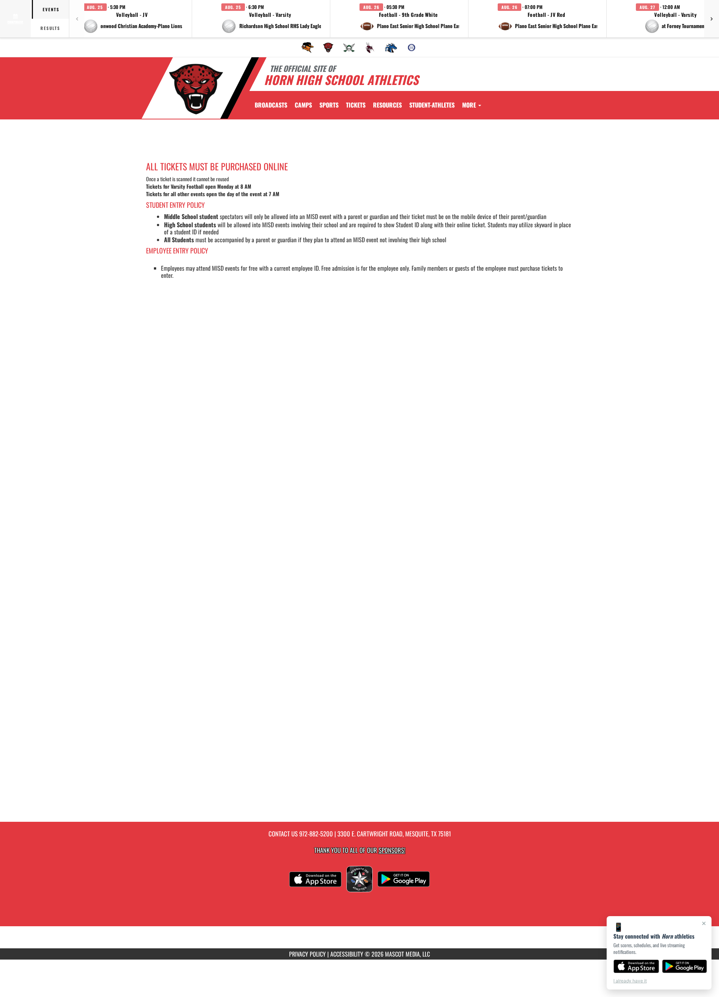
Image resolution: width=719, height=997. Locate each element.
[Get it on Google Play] (684, 966)
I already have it (630, 981)
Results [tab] (50, 28)
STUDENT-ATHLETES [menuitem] (432, 104)
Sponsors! (392, 850)
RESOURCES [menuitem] (387, 104)
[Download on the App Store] (636, 966)
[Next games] (711, 18)
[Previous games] (76, 18)
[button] (133, 18)
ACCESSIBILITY (346, 953)
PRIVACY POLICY (307, 953)
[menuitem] (307, 47)
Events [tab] (51, 9)
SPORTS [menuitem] (329, 104)
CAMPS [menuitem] (303, 104)
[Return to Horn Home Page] (196, 89)
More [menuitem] (469, 104)
